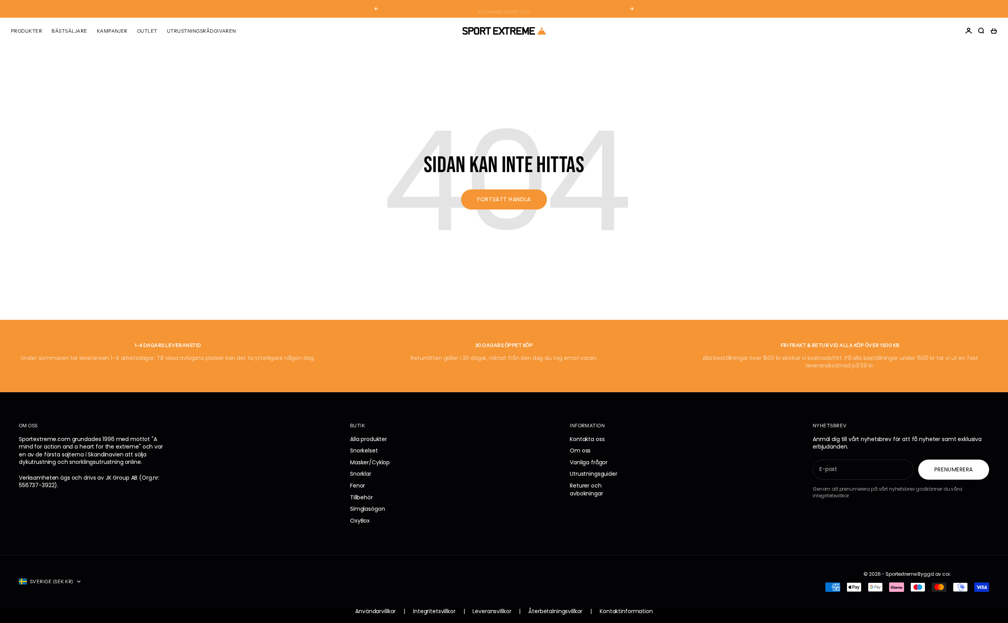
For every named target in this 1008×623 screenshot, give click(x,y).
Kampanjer (112, 31)
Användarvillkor (375, 611)
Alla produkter (368, 439)
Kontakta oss (587, 439)
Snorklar (360, 474)
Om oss (580, 450)
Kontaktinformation (626, 611)
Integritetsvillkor (434, 611)
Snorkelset (364, 450)
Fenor (357, 486)
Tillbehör (361, 497)
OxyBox (360, 521)
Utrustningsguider (593, 474)
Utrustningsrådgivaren (201, 31)
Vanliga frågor (589, 462)
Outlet (147, 31)
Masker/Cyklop (370, 462)
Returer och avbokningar (586, 489)
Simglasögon (367, 509)
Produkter (26, 31)
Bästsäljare (69, 31)
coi (946, 574)
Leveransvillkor (491, 611)
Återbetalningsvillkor (555, 611)
